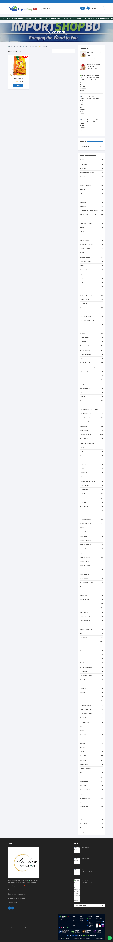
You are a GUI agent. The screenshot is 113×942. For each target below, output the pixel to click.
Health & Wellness (85, 485)
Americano (83, 168)
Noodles (82, 646)
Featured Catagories (85, 434)
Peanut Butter (83, 688)
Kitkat (81, 591)
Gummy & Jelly (84, 472)
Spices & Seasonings (85, 768)
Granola (82, 460)
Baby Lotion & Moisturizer (87, 223)
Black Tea (82, 253)
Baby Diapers (83, 198)
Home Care (83, 502)
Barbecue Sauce (84, 240)
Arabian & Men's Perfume (87, 172)
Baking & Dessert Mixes (102, 18)
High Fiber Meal (84, 498)
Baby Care (83, 193)
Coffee (82, 329)
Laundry (82, 603)
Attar (83, 696)
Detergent (82, 384)
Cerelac (82, 286)
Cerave (82, 278)
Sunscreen (83, 785)
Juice (81, 587)
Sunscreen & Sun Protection (87, 789)
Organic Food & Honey (86, 675)
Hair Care (82, 477)
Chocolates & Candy (85, 316)
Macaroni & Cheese (85, 620)
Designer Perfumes (85, 379)
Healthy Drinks (84, 489)
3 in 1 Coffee (83, 160)
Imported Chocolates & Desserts (88, 549)
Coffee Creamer (84, 337)
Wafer (81, 819)
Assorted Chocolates (18, 18)
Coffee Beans (83, 333)
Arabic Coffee (83, 181)
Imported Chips (84, 536)
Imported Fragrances (85, 557)
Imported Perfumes (85, 565)
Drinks (81, 401)
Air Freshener (83, 164)
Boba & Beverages (85, 257)
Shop (8, 18)
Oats (81, 650)
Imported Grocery (84, 561)
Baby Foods (39, 18)
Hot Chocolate (84, 515)
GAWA (81, 451)
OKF (81, 658)
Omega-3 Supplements (86, 667)
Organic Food (83, 671)
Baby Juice (83, 219)
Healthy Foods (84, 494)
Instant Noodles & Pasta (86, 582)
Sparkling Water (84, 764)
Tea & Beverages (84, 806)
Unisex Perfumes (86, 709)
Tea (81, 802)
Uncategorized (84, 811)
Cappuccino (83, 274)
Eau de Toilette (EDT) (85, 422)
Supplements (83, 794)
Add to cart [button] (18, 85)
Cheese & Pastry (84, 299)
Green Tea (83, 464)
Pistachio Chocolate (85, 718)
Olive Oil (82, 663)
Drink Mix (82, 396)
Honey (81, 510)
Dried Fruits (83, 392)
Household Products (85, 523)
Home (3, 18)
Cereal (81, 282)
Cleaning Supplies (84, 324)
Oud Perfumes (84, 680)
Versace (82, 815)
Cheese (82, 291)
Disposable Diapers (85, 388)
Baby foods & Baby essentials (53, 18)
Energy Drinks (83, 426)
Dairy (81, 358)
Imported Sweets (84, 574)
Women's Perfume (87, 713)
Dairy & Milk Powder (85, 363)
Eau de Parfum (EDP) (85, 417)
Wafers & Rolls (84, 823)
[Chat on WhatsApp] (109, 938)
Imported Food (84, 553)
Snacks (82, 751)
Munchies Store (84, 641)
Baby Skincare (84, 231)
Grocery (82, 468)
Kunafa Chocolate (84, 599)
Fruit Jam (82, 447)
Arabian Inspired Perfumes (87, 177)
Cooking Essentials (85, 350)
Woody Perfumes (84, 832)
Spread (82, 777)
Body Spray (85, 701)
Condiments (83, 341)
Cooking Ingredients (85, 354)
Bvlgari (82, 265)
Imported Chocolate (85, 540)
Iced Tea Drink (84, 532)
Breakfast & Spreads (85, 261)
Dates (81, 375)
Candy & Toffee (84, 270)
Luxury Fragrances (85, 616)
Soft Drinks (83, 760)
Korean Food (83, 595)
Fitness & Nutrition (85, 439)
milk (81, 633)
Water (81, 827)
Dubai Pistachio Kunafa (86, 413)
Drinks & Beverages (85, 405)
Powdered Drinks (84, 722)
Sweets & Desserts (85, 798)
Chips (81, 308)
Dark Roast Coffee (85, 371)
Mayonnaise (83, 625)
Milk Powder (83, 637)
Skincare (82, 747)
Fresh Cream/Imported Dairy (87, 443)
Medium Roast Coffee (86, 629)
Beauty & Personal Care (86, 244)
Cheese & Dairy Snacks (86, 295)
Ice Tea (82, 527)
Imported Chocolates (85, 544)
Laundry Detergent (85, 608)
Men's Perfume (86, 705)
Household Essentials (85, 519)
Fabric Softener (84, 430)
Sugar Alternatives (85, 781)
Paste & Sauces (84, 684)
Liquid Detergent (84, 612)
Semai (81, 739)
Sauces (82, 730)
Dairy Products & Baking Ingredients (89, 367)
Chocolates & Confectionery (87, 320)
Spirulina (82, 773)
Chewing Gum (83, 303)
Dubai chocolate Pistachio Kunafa (89, 409)
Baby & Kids (29, 18)
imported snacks (84, 570)
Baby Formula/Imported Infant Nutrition (73, 18)
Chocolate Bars (84, 312)
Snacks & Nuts (84, 756)
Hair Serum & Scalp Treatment (88, 481)
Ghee (81, 456)
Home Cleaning (84, 506)
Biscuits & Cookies (85, 248)
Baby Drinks (83, 202)
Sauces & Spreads (85, 734)
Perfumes (82, 692)
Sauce (81, 726)
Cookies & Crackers (85, 346)
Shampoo (82, 743)
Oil (80, 654)
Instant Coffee (84, 578)
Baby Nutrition (89, 18)
